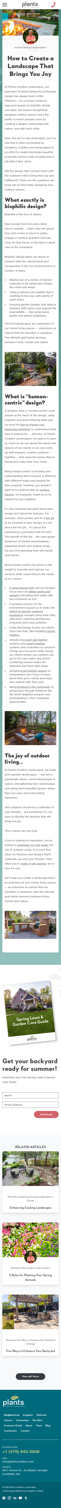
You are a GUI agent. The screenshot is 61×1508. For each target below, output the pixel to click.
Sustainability (40, 48)
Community (10, 1430)
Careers (8, 1420)
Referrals (41, 1415)
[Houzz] (25, 1497)
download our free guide (32, 845)
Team (39, 1425)
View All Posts (30, 1376)
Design (30, 1200)
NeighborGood (11, 1415)
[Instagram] (9, 1497)
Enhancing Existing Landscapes (34, 1196)
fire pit (50, 518)
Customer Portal (13, 1425)
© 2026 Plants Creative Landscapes (19, 1487)
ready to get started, (34, 863)
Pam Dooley (28, 48)
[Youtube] (20, 1497)
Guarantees (22, 1420)
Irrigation (28, 1415)
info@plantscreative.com (18, 1461)
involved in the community (33, 686)
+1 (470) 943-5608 (20, 1451)
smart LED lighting (35, 639)
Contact (25, 1430)
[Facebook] (3, 1497)
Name (6, 1094)
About (28, 1425)
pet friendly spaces (34, 670)
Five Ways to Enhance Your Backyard (36, 1340)
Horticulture (43, 1268)
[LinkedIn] (14, 1497)
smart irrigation (35, 643)
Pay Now (37, 1420)
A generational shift (21, 587)
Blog (48, 1425)
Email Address (11, 1103)
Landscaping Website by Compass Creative (22, 1491)
